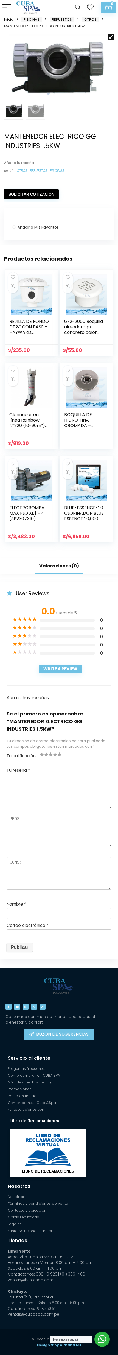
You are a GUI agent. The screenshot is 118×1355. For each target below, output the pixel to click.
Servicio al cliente (29, 1057)
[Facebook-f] (8, 1007)
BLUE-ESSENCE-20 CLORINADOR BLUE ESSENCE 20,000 (84, 513)
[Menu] (6, 7)
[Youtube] (17, 1007)
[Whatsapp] (34, 1007)
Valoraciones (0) (59, 566)
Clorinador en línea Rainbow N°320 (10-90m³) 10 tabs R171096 (27, 422)
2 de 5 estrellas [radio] (44, 754)
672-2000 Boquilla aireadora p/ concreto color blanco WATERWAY (83, 332)
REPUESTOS (62, 19)
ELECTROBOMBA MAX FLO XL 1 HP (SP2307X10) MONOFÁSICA (26, 516)
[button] (111, 37)
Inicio (8, 19)
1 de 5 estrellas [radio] (42, 754)
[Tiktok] (43, 1007)
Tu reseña (18, 770)
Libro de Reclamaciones (34, 1120)
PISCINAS (32, 19)
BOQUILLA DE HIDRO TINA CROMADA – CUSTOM (78, 422)
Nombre (16, 904)
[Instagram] (26, 1007)
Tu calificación (21, 756)
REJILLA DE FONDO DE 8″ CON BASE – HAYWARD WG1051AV (29, 329)
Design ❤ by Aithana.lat (59, 1345)
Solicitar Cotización (31, 194)
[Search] (78, 7)
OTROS (90, 19)
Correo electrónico (27, 925)
